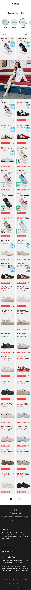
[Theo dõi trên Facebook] (9, 583)
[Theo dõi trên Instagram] (13, 583)
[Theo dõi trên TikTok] (21, 583)
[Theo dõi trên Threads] (17, 583)
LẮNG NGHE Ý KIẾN (15, 513)
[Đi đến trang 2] (19, 499)
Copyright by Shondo (17, 587)
